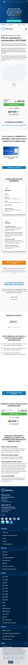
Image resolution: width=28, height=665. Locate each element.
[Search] (19, 25)
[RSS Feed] (18, 519)
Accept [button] (10, 662)
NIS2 (3, 602)
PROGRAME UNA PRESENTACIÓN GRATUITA (14, 263)
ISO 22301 (5, 600)
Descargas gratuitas (8, 557)
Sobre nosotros (6, 630)
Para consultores (7, 620)
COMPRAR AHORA (14, 414)
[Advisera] (5, 29)
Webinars (5, 554)
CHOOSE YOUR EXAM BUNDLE (14, 20)
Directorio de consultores (9, 569)
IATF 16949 (5, 614)
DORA (4, 605)
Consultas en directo (8, 566)
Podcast (4, 563)
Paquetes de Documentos (9, 535)
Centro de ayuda (7, 647)
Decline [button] (17, 662)
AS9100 (4, 617)
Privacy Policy (22, 654)
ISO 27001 (5, 577)
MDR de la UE (6, 611)
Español (6, 101)
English (6, 211)
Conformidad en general (9, 622)
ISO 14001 (5, 585)
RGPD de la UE (6, 608)
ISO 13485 (5, 591)
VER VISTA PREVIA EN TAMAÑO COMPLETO (14, 393)
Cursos (4, 538)
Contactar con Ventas (8, 636)
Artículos (4, 552)
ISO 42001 (5, 580)
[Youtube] (14, 519)
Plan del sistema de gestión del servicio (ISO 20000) (14, 125)
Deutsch (9, 211)
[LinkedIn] (2, 519)
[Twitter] (6, 519)
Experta (4, 541)
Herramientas (6, 560)
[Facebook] (10, 519)
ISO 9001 (4, 582)
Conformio (5, 532)
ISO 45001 (5, 588)
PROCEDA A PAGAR (14, 104)
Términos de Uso (7, 639)
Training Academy (7, 544)
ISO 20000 (5, 597)
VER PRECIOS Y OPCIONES (14, 167)
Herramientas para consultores (11, 633)
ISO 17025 (5, 594)
